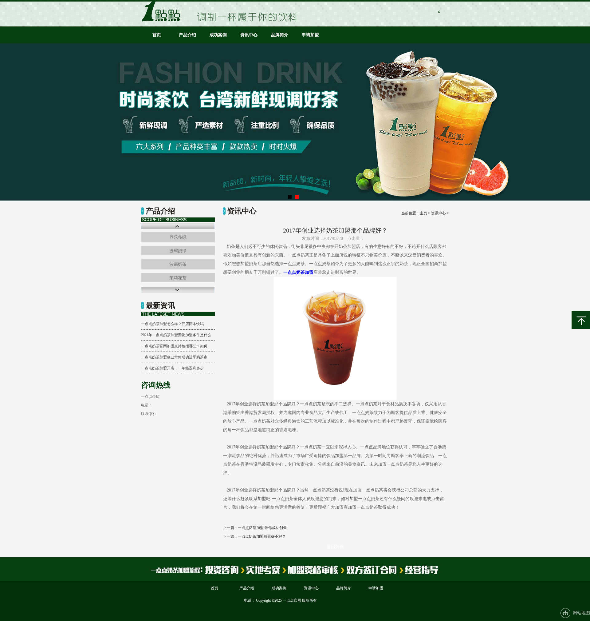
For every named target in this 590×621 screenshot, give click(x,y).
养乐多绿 (178, 237)
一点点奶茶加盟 (298, 272)
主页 (423, 213)
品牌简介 (279, 35)
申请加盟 (310, 35)
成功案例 (218, 35)
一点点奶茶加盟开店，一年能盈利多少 (172, 368)
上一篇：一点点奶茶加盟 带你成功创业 (255, 528)
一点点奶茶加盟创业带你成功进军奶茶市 (174, 357)
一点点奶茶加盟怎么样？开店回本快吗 (172, 324)
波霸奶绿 (178, 251)
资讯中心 (249, 35)
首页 (156, 35)
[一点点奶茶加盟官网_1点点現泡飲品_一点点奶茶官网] (162, 20)
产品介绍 (187, 35)
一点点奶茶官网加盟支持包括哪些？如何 (174, 346)
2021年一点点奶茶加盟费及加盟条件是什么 (176, 335)
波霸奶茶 (178, 264)
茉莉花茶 (178, 278)
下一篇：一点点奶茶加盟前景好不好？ (254, 536)
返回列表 (335, 546)
